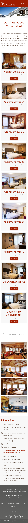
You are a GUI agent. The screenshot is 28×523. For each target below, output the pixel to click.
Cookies (13, 506)
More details (14, 78)
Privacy (18, 503)
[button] (24, 3)
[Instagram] (21, 516)
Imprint (24, 503)
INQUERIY (14, 521)
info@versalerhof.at (14, 498)
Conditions (10, 503)
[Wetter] (10, 516)
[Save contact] (16, 516)
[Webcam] (5, 516)
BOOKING (23, 521)
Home (3, 503)
